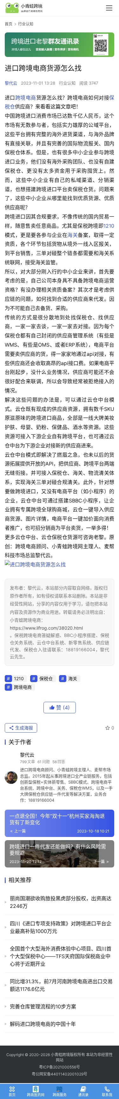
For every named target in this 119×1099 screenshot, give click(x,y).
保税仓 (46, 678)
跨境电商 (25, 97)
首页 (8, 24)
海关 (72, 235)
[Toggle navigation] (109, 8)
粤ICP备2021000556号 (59, 1067)
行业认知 (67, 83)
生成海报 (23, 727)
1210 (108, 226)
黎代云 (11, 83)
